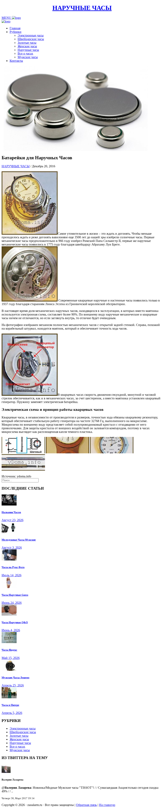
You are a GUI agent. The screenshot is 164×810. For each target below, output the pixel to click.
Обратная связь (86, 805)
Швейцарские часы (31, 39)
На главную (107, 805)
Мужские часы (28, 57)
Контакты (16, 60)
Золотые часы (27, 42)
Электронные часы (31, 35)
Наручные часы (28, 50)
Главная (15, 28)
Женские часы (27, 46)
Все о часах (25, 53)
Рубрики (15, 31)
